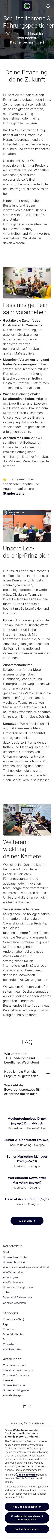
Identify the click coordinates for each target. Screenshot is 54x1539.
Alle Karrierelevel (13, 1282)
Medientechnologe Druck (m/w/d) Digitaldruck (27, 1121)
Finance (8, 1380)
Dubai (6, 1339)
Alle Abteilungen (13, 1395)
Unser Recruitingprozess (18, 1287)
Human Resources (14, 1385)
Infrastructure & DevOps (18, 1370)
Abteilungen (10, 1277)
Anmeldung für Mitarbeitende (27, 1423)
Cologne (8, 1329)
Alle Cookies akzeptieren (27, 1506)
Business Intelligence (16, 1390)
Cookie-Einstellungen (27, 1529)
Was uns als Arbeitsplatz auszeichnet (26, 1267)
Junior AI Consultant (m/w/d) (27, 1140)
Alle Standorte (12, 1349)
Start (6, 1252)
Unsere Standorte (14, 1262)
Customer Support (14, 1365)
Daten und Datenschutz (17, 1297)
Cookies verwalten (14, 1302)
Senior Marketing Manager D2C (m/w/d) (27, 1159)
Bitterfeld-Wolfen (13, 1334)
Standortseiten (14, 493)
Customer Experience (16, 1375)
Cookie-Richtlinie (27, 1474)
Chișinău (8, 1344)
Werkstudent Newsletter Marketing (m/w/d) (27, 1180)
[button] (48, 6)
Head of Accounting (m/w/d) (27, 1199)
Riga (5, 1324)
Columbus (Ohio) (13, 1319)
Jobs (6, 1292)
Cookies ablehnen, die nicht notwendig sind (27, 1518)
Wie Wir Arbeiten (13, 1272)
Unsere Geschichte (15, 1257)
